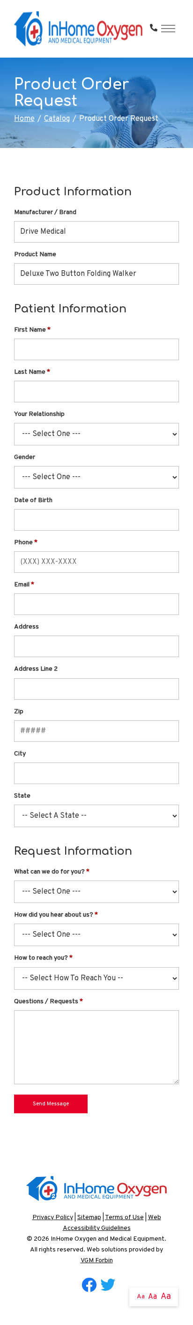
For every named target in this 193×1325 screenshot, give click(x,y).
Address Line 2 (36, 669)
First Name (30, 330)
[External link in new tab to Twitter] (107, 1286)
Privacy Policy (52, 1217)
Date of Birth (33, 500)
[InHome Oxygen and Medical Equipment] (78, 28)
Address (26, 627)
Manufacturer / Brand (45, 212)
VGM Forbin (97, 1261)
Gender (24, 457)
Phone (23, 543)
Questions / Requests (46, 1002)
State (22, 796)
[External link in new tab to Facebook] (89, 1286)
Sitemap (89, 1217)
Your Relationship (39, 414)
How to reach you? (41, 958)
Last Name (29, 372)
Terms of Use (124, 1217)
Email (22, 585)
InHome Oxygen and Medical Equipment (107, 1239)
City (20, 754)
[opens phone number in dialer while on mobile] (153, 28)
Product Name (35, 255)
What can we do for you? (49, 872)
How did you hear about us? (53, 915)
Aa (141, 1297)
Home (24, 119)
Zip (18, 712)
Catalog (57, 119)
